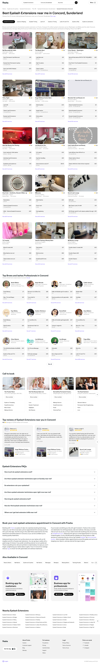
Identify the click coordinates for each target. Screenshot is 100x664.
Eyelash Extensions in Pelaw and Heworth (35, 617)
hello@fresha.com (57, 533)
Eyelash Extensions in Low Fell (60, 614)
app (9, 548)
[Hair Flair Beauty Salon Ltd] (38, 394)
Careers (24, 642)
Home (4, 8)
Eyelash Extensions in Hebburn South (62, 617)
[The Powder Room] (14, 394)
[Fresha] (5, 2)
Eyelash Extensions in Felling (9, 619)
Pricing (44, 645)
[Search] (76, 2)
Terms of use (65, 647)
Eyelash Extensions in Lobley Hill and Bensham (36, 624)
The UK (34, 8)
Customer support (26, 645)
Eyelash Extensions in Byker (9, 614)
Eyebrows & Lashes (12, 8)
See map (53, 16)
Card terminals (46, 647)
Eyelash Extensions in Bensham (10, 627)
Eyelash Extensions (25, 8)
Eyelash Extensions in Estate (60, 619)
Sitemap (24, 650)
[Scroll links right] (97, 621)
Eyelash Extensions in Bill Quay (32, 614)
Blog (23, 647)
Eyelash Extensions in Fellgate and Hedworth (63, 622)
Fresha (13, 528)
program (83, 537)
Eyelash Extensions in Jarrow (59, 624)
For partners (45, 642)
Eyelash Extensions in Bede (59, 627)
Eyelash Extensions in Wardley (32, 619)
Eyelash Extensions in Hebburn (32, 627)
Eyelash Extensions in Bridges (9, 617)
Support (44, 650)
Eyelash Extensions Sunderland (46, 8)
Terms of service (66, 645)
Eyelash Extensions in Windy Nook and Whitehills (36, 622)
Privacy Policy (65, 642)
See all (50, 364)
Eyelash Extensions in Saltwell (9, 622)
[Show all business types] (96, 562)
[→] (97, 394)
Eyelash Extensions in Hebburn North (11, 624)
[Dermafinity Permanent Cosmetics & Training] (62, 394)
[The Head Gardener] (87, 394)
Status (44, 652)
